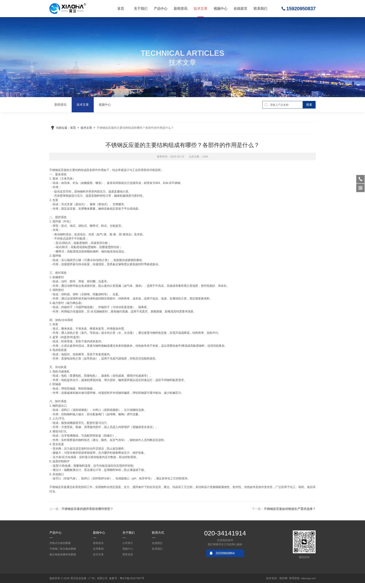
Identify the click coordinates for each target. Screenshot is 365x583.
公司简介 (127, 543)
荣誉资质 (127, 554)
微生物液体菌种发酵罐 (62, 554)
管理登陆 (294, 578)
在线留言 (240, 8)
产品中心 (160, 8)
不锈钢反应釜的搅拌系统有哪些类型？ (87, 508)
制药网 (283, 578)
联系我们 (260, 8)
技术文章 (200, 8)
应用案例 (98, 548)
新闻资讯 (180, 8)
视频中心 (220, 8)
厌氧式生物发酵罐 (60, 543)
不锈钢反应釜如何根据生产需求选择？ (290, 508)
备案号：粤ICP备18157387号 (126, 578)
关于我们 (141, 8)
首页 (120, 8)
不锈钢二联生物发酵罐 (62, 548)
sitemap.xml (308, 578)
